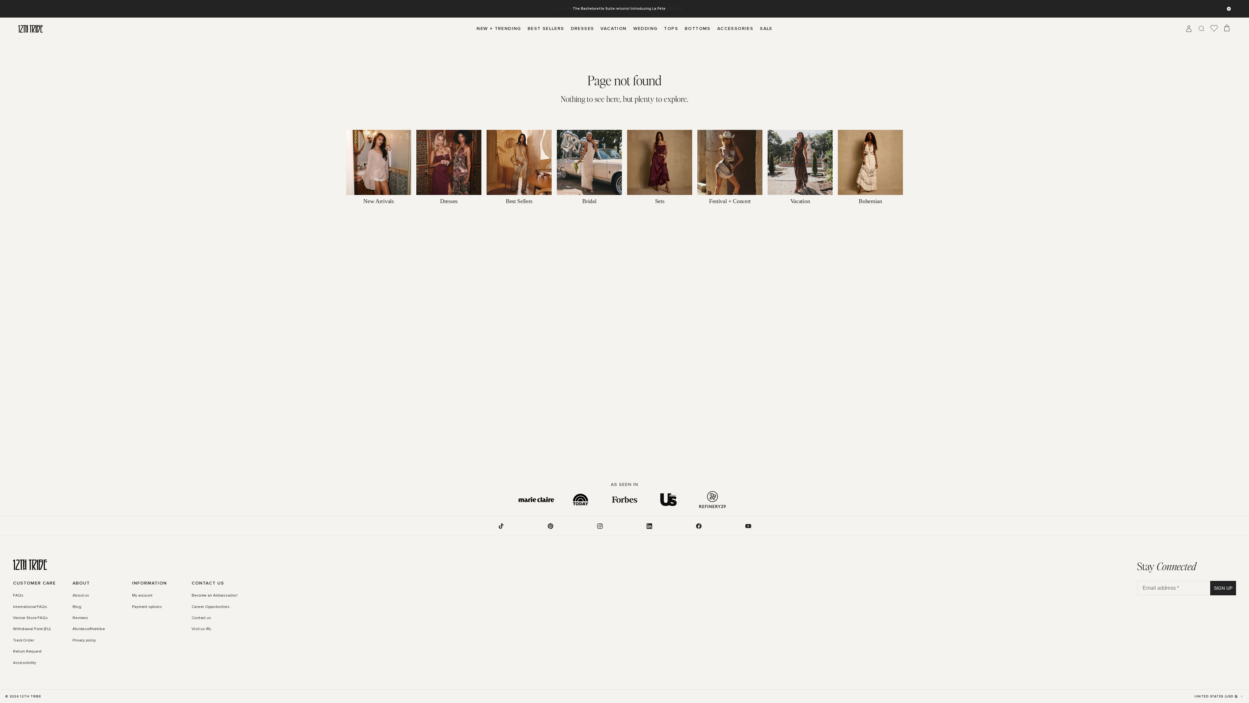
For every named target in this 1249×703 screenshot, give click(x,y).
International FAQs (30, 607)
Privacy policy (84, 640)
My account (142, 596)
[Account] (1189, 29)
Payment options (147, 607)
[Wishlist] (1214, 29)
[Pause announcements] (1229, 9)
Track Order (23, 640)
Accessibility (24, 663)
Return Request (27, 652)
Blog (77, 607)
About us (81, 596)
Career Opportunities (211, 607)
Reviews (80, 618)
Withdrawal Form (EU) (31, 629)
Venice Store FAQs (30, 618)
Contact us (201, 618)
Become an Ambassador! (214, 596)
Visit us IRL (201, 629)
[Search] (1201, 29)
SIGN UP (1223, 588)
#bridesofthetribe (89, 629)
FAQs (18, 596)
